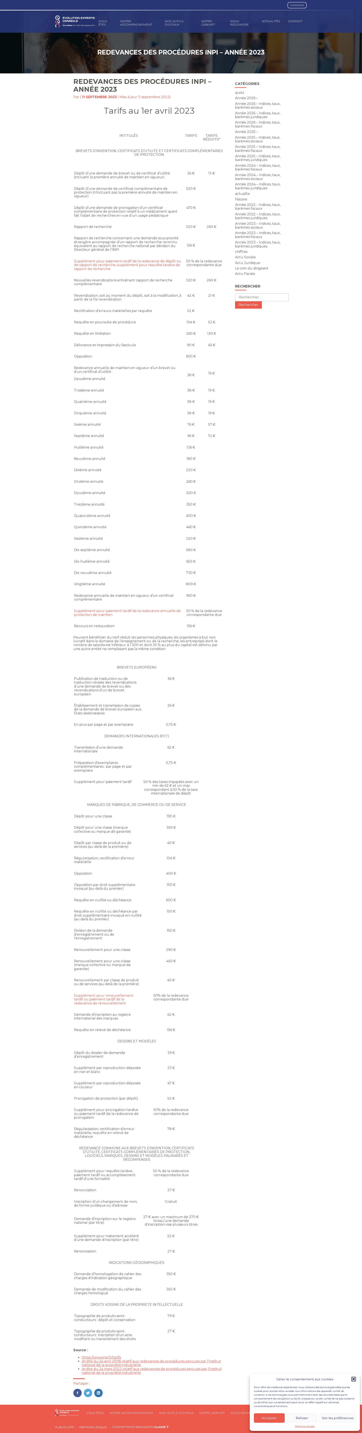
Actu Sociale (245, 257)
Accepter (269, 1418)
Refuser (302, 1418)
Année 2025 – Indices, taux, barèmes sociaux (257, 139)
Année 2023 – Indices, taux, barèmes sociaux (258, 225)
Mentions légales (305, 1426)
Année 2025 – (246, 132)
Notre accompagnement (136, 22)
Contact (295, 21)
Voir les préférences (337, 1418)
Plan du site (64, 1427)
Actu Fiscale (245, 274)
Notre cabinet (208, 22)
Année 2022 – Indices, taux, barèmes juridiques (258, 216)
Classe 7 (161, 1427)
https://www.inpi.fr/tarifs (101, 1357)
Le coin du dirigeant (251, 268)
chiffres (241, 252)
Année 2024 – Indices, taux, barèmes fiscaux (258, 167)
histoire (241, 199)
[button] (354, 1379)
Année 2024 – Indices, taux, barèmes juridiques (258, 186)
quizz (239, 93)
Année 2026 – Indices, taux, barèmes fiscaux (257, 124)
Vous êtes (102, 22)
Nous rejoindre (239, 22)
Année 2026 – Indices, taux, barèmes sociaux (257, 105)
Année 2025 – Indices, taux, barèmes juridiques (257, 158)
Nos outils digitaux (174, 22)
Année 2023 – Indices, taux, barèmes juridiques (258, 244)
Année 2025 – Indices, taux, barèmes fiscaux (257, 148)
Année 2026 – (246, 98)
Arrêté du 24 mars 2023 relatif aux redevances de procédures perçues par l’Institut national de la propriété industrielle (152, 1371)
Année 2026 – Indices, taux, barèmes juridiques (257, 115)
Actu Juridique (247, 263)
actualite (242, 194)
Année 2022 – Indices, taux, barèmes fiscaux (258, 207)
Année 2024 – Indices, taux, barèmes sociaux (258, 177)
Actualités (271, 21)
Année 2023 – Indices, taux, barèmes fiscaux (258, 235)
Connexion (297, 5)
